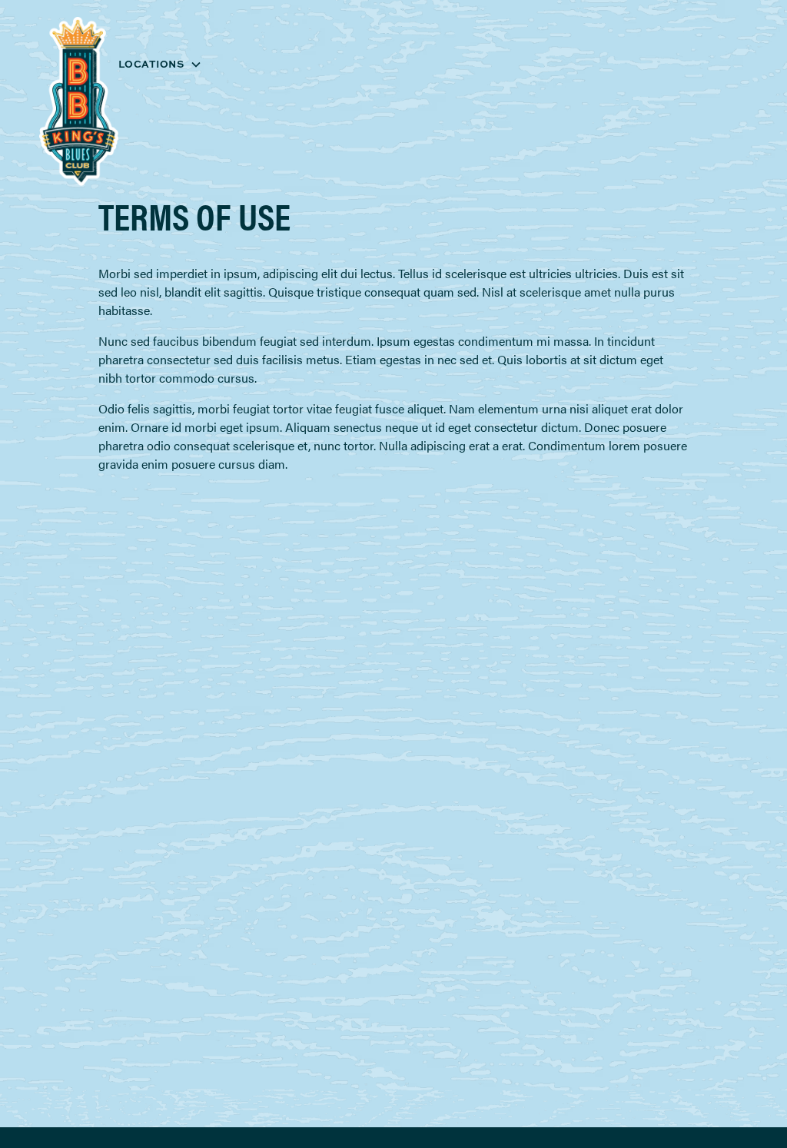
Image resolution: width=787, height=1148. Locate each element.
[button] (160, 64)
